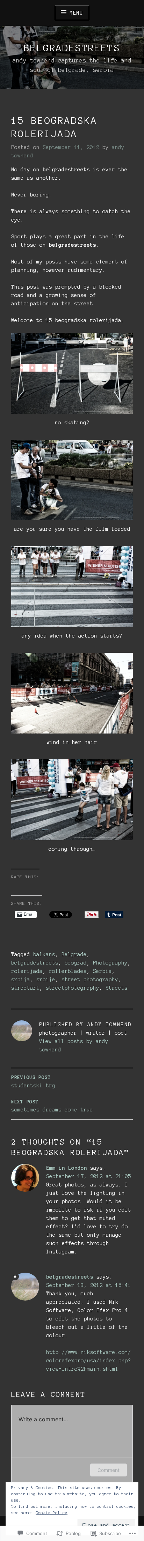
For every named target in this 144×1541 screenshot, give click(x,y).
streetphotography (72, 988)
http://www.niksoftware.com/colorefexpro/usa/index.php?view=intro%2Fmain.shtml (88, 1360)
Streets (117, 988)
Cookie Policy (51, 1513)
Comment (109, 1470)
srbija (20, 979)
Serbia (102, 971)
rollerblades (68, 971)
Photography (110, 963)
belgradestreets (72, 48)
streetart (25, 988)
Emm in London (66, 1168)
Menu (76, 13)
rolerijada (27, 971)
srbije (45, 979)
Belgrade (74, 954)
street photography (90, 979)
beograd (76, 963)
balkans (44, 954)
